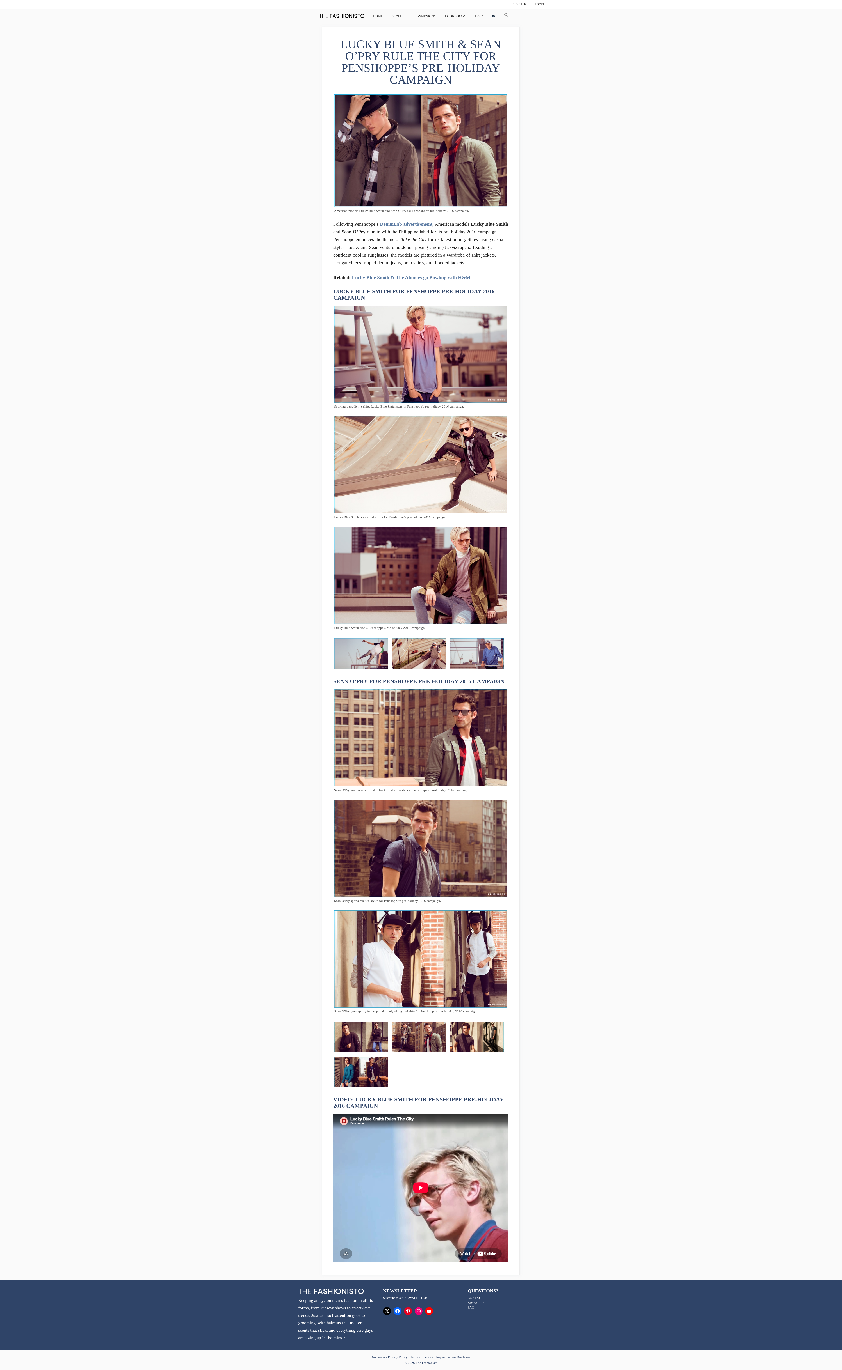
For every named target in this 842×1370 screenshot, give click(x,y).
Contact (475, 1298)
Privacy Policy (398, 1357)
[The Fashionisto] (341, 16)
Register (519, 4)
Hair (479, 16)
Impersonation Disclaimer (453, 1357)
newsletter (415, 1298)
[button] (506, 16)
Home (378, 16)
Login (539, 4)
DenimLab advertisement (406, 224)
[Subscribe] (493, 16)
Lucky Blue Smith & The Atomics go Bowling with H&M (411, 277)
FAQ (471, 1307)
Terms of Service (421, 1357)
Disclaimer (378, 1357)
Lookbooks (455, 16)
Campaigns (426, 16)
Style (397, 16)
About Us (476, 1303)
